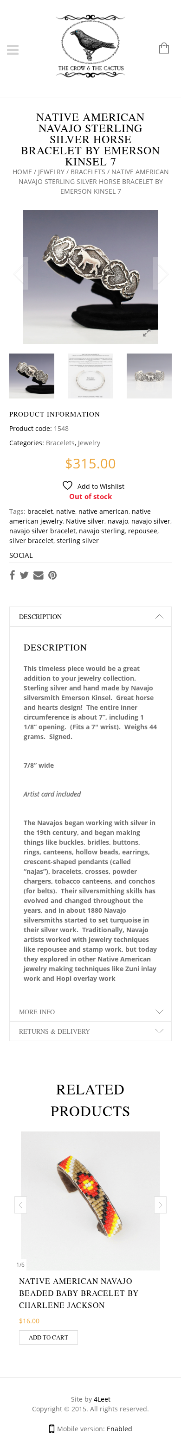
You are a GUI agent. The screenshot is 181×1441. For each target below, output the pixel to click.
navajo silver (150, 521)
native (65, 511)
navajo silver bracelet (42, 530)
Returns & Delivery (54, 1031)
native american (103, 511)
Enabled (119, 1428)
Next (162, 273)
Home (22, 171)
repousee (142, 530)
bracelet (40, 511)
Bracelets (88, 171)
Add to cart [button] (48, 1337)
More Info (37, 1011)
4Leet (102, 1399)
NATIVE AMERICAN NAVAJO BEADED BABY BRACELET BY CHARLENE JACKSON (79, 1293)
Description (40, 616)
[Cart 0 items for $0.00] (159, 49)
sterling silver (78, 540)
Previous (18, 273)
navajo (118, 521)
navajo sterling (102, 530)
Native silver (85, 521)
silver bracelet (31, 540)
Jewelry (51, 171)
